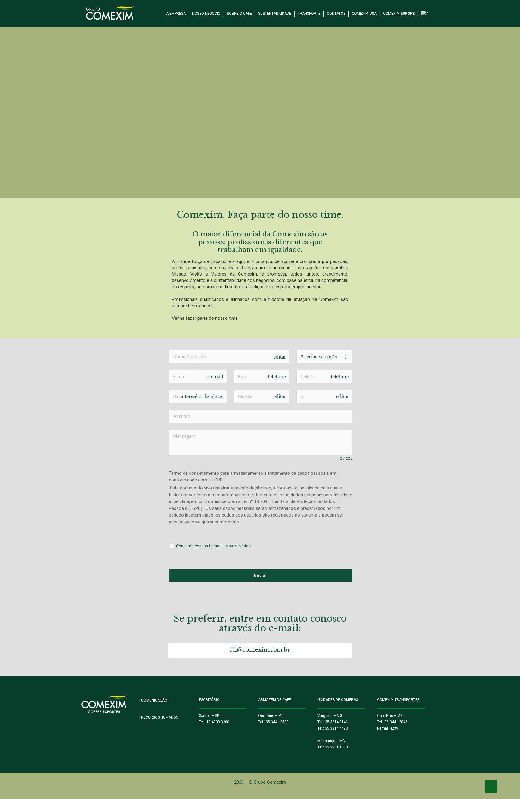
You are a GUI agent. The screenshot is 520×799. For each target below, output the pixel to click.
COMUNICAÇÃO (153, 700)
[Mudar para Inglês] (424, 10)
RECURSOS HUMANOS (158, 717)
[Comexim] (110, 12)
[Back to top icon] (491, 786)
